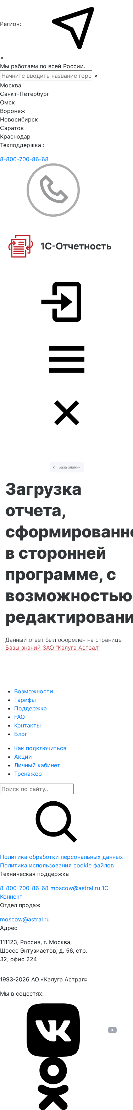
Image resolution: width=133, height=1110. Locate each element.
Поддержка (30, 708)
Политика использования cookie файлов (57, 865)
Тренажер (28, 773)
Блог (20, 733)
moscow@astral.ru (76, 888)
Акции (23, 756)
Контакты (27, 725)
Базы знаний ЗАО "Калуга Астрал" (52, 647)
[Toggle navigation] (66, 386)
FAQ (19, 716)
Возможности (33, 691)
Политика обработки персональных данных (61, 856)
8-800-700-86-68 (24, 159)
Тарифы (25, 699)
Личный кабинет (37, 765)
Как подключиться (40, 748)
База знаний (69, 467)
